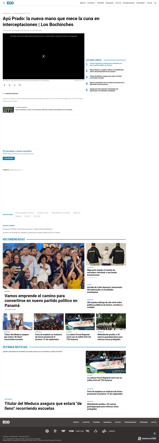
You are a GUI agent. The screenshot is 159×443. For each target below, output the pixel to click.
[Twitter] (10, 85)
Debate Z (83, 3)
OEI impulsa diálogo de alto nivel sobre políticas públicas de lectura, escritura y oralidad (105, 304)
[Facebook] (5, 85)
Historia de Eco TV (24, 436)
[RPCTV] (55, 432)
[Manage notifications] (154, 433)
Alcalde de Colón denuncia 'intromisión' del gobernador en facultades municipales (104, 90)
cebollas (76, 213)
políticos (37, 216)
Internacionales (129, 3)
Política (118, 3)
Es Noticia (91, 3)
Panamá (18, 216)
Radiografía (7, 13)
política (27, 216)
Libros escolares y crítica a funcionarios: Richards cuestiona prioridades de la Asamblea (43, 110)
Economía (100, 3)
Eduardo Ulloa (42, 213)
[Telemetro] (47, 432)
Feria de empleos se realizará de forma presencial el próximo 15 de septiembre (48, 337)
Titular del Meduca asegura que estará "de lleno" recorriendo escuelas (16, 337)
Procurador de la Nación (61, 213)
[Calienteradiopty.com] (96, 432)
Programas (140, 3)
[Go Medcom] (79, 432)
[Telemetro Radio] (104, 432)
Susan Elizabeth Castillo (25, 213)
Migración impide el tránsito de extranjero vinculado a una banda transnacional (102, 272)
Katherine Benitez (12, 93)
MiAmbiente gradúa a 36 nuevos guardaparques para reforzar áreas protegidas (110, 337)
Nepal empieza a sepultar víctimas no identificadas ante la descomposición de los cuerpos (107, 70)
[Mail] (20, 85)
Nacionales (110, 3)
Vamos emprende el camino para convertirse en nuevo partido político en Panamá (106, 64)
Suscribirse (8, 158)
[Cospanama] (71, 432)
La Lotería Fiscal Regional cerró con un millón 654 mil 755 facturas (78, 337)
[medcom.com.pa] (112, 432)
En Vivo (149, 3)
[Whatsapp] (15, 85)
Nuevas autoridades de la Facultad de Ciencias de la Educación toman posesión (107, 83)
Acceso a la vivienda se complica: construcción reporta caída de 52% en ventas (31, 233)
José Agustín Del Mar (10, 309)
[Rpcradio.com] (88, 432)
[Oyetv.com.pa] (63, 432)
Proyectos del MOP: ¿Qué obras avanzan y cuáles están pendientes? (28, 229)
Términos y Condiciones (10, 436)
